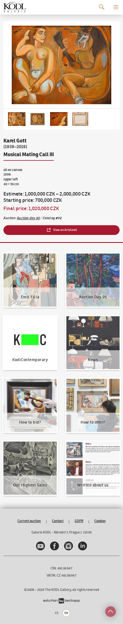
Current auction (29, 521)
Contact (58, 521)
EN (66, 613)
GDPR (79, 521)
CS (56, 613)
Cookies (100, 521)
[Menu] (116, 7)
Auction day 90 (28, 218)
